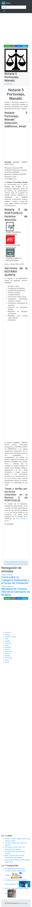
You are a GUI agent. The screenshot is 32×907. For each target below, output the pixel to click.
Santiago (8, 647)
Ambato (7, 656)
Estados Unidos (10, 637)
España (7, 641)
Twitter (19, 46)
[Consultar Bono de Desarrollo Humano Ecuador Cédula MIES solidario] (16, 875)
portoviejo (20, 564)
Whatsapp (7, 46)
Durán (7, 662)
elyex (7, 3)
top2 (25, 564)
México (7, 634)
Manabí (13, 562)
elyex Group (23, 903)
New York (8, 651)
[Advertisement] (16, 29)
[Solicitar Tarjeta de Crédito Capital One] (12, 893)
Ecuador (7, 632)
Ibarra (7, 660)
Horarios (7, 562)
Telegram (24, 46)
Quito (7, 645)
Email (13, 46)
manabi (8, 564)
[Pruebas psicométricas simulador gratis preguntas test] (24, 884)
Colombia (8, 643)
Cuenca (7, 649)
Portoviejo (24, 562)
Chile (6, 639)
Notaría (18, 562)
